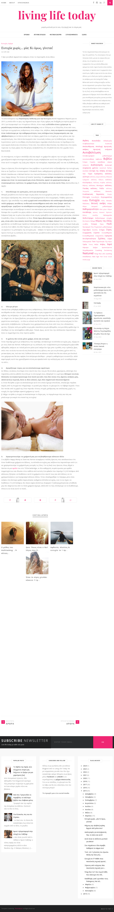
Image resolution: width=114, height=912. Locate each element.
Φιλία (96, 244)
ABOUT (12, 3)
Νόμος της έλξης (104, 220)
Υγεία (85, 244)
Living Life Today (57, 15)
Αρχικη (26, 35)
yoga (88, 260)
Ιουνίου (88, 809)
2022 (85, 772)
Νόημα (93, 221)
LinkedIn (60, 777)
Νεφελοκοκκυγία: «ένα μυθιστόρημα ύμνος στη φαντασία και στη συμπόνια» (102, 291)
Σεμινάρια (87, 230)
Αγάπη (86, 140)
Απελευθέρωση (88, 146)
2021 (85, 775)
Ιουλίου (88, 806)
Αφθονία (99, 159)
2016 (85, 788)
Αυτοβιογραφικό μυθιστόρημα (97, 156)
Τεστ (94, 241)
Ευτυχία (4, 43)
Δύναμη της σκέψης (97, 171)
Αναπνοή (108, 144)
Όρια (101, 224)
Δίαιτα (109, 162)
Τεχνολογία (100, 242)
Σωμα (84, 35)
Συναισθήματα (107, 233)
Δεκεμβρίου (89, 794)
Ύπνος (91, 244)
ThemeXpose (19, 908)
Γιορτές (92, 162)
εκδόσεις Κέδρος (97, 180)
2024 (85, 766)
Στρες (109, 229)
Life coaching (107, 254)
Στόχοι (102, 230)
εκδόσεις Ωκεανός (103, 191)
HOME (3, 3)
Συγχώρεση (87, 232)
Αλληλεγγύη (107, 141)
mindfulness (87, 257)
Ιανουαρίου (89, 891)
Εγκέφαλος (98, 173)
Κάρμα (110, 209)
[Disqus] (40, 618)
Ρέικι (92, 227)
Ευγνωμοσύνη (106, 197)
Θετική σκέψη (98, 203)
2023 (85, 769)
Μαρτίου (88, 884)
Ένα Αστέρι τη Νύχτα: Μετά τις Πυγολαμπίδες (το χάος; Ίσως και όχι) (102, 331)
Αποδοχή (99, 146)
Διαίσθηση (101, 162)
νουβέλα (85, 224)
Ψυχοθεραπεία (88, 250)
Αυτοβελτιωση (39, 35)
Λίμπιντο (109, 212)
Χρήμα (10, 43)
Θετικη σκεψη (55, 35)
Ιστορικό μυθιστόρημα (102, 206)
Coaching (98, 250)
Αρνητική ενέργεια (102, 149)
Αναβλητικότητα (88, 144)
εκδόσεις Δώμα (95, 177)
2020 (85, 778)
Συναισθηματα (72, 35)
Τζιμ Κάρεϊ (108, 242)
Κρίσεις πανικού (99, 212)
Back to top (106, 909)
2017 (85, 784)
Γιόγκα (85, 162)
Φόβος (102, 244)
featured (88, 253)
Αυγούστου (89, 803)
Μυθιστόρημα (88, 218)
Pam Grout (103, 257)
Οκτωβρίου (89, 797)
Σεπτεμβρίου (90, 800)
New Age (95, 257)
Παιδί (109, 223)
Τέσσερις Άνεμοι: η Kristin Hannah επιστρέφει (100, 346)
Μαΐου (87, 813)
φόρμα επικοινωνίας (63, 779)
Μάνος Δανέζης (90, 215)
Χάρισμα (85, 247)
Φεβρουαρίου (90, 887)
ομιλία (15, 468)
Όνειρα (94, 224)
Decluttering (108, 250)
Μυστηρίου (86, 221)
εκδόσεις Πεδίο (97, 188)
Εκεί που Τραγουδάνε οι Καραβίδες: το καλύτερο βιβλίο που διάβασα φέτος (23, 797)
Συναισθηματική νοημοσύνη (93, 236)
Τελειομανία (87, 242)
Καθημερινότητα (91, 209)
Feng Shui (98, 254)
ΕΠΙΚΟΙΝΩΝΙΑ (23, 3)
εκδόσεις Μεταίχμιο (96, 185)
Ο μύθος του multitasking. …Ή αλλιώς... (9, 550)
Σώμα (110, 238)
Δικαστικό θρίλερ (106, 168)
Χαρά (109, 244)
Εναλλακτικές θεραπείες (93, 194)
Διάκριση (86, 165)
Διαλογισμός (97, 164)
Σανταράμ (97, 303)
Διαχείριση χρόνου (90, 168)
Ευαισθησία (95, 197)
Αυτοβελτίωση (92, 152)
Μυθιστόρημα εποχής (103, 218)
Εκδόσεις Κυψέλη (99, 183)
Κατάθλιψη (87, 212)
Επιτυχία (86, 197)
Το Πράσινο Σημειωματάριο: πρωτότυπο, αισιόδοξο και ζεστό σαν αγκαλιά (102, 317)
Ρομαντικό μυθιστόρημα (103, 227)
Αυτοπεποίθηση (88, 159)
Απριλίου (88, 816)
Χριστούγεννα (107, 247)
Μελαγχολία (107, 215)
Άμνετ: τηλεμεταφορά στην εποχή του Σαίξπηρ (103, 274)
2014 (85, 894)
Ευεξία (85, 200)
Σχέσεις (101, 238)
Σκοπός (95, 230)
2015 (85, 791)
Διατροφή (108, 165)
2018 (85, 781)
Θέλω (103, 201)
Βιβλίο (107, 158)
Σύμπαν (97, 232)
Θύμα (85, 206)
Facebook (50, 777)
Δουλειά (85, 171)
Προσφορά (86, 227)
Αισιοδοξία (96, 140)
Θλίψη (109, 203)
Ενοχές (109, 194)
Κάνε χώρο (103, 209)
